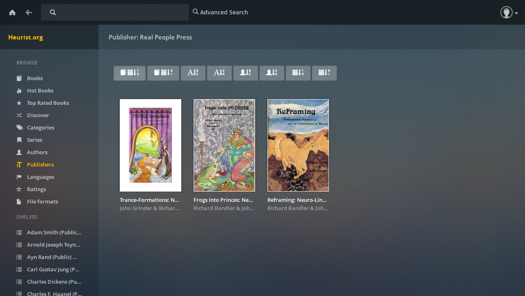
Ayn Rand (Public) (53, 257)
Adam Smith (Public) (57, 232)
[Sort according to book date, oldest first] (163, 73)
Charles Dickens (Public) (59, 281)
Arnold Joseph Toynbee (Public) (59, 244)
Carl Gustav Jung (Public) (59, 269)
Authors (37, 152)
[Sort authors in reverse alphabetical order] (272, 73)
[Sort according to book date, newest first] (130, 73)
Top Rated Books (47, 102)
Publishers (40, 164)
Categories (40, 127)
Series (34, 139)
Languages (40, 176)
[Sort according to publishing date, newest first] (298, 73)
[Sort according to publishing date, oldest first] (324, 73)
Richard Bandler (179, 208)
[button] (506, 12)
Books (34, 78)
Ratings (36, 189)
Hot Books (39, 90)
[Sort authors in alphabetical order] (245, 73)
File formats (42, 201)
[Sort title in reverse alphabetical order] (219, 73)
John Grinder (136, 208)
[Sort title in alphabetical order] (193, 73)
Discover (37, 115)
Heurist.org (25, 37)
